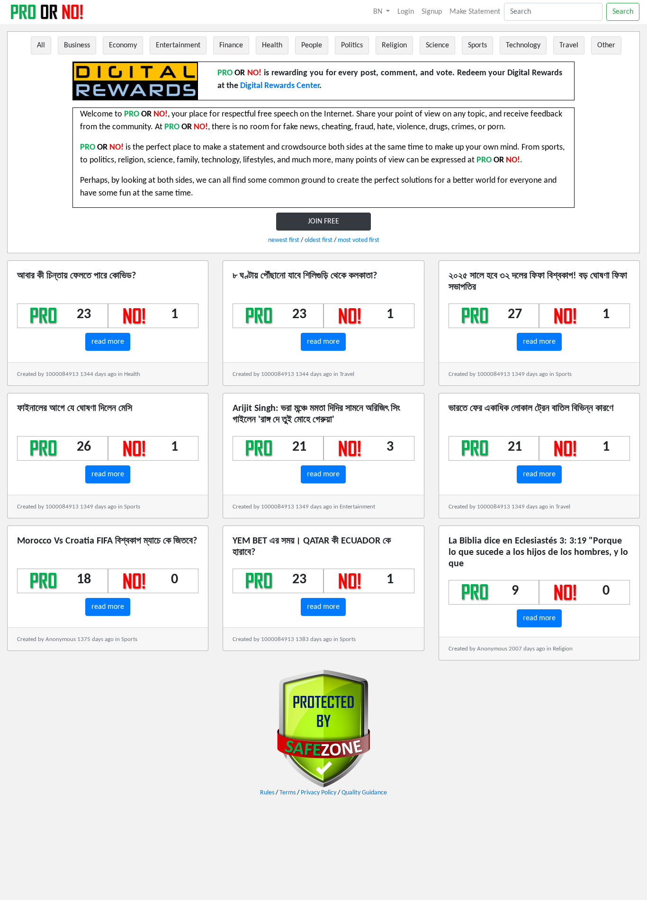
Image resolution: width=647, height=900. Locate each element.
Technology (523, 45)
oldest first (318, 240)
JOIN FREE (323, 221)
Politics (352, 45)
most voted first (358, 240)
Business (77, 45)
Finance (231, 45)
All (41, 45)
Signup (432, 12)
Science (437, 45)
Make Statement (474, 12)
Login (405, 12)
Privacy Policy (318, 792)
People (311, 45)
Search (622, 12)
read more (107, 342)
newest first (283, 240)
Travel (568, 45)
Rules (267, 792)
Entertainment (178, 45)
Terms (287, 792)
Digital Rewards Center (279, 85)
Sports (477, 45)
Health (272, 45)
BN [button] (378, 12)
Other (606, 45)
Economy (123, 45)
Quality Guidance (364, 792)
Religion (394, 45)
